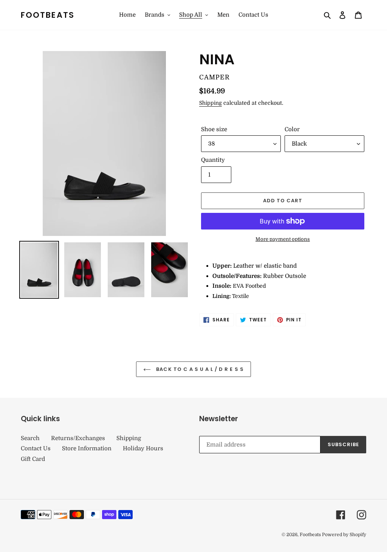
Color (292, 129)
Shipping (210, 103)
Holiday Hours (143, 448)
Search (30, 438)
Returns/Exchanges (78, 438)
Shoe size (214, 129)
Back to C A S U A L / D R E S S (199, 369)
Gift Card (33, 459)
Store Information (86, 448)
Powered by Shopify (344, 534)
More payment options (282, 239)
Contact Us (36, 448)
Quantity (213, 160)
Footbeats (47, 15)
